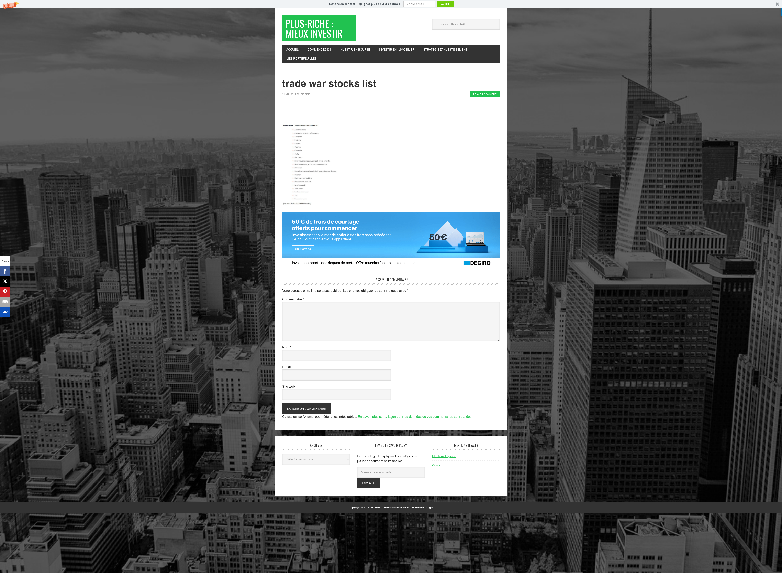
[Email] (5, 302)
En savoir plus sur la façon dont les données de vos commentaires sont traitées (414, 416)
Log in (429, 507)
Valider (445, 4)
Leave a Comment (484, 94)
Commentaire (293, 299)
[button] (391, 4)
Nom (286, 347)
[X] (5, 281)
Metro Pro (376, 507)
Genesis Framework (398, 507)
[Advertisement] (356, 112)
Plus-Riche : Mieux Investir (314, 28)
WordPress (418, 507)
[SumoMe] (5, 312)
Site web (288, 386)
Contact (437, 465)
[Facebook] (5, 271)
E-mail (288, 366)
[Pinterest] (5, 291)
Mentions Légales (444, 456)
